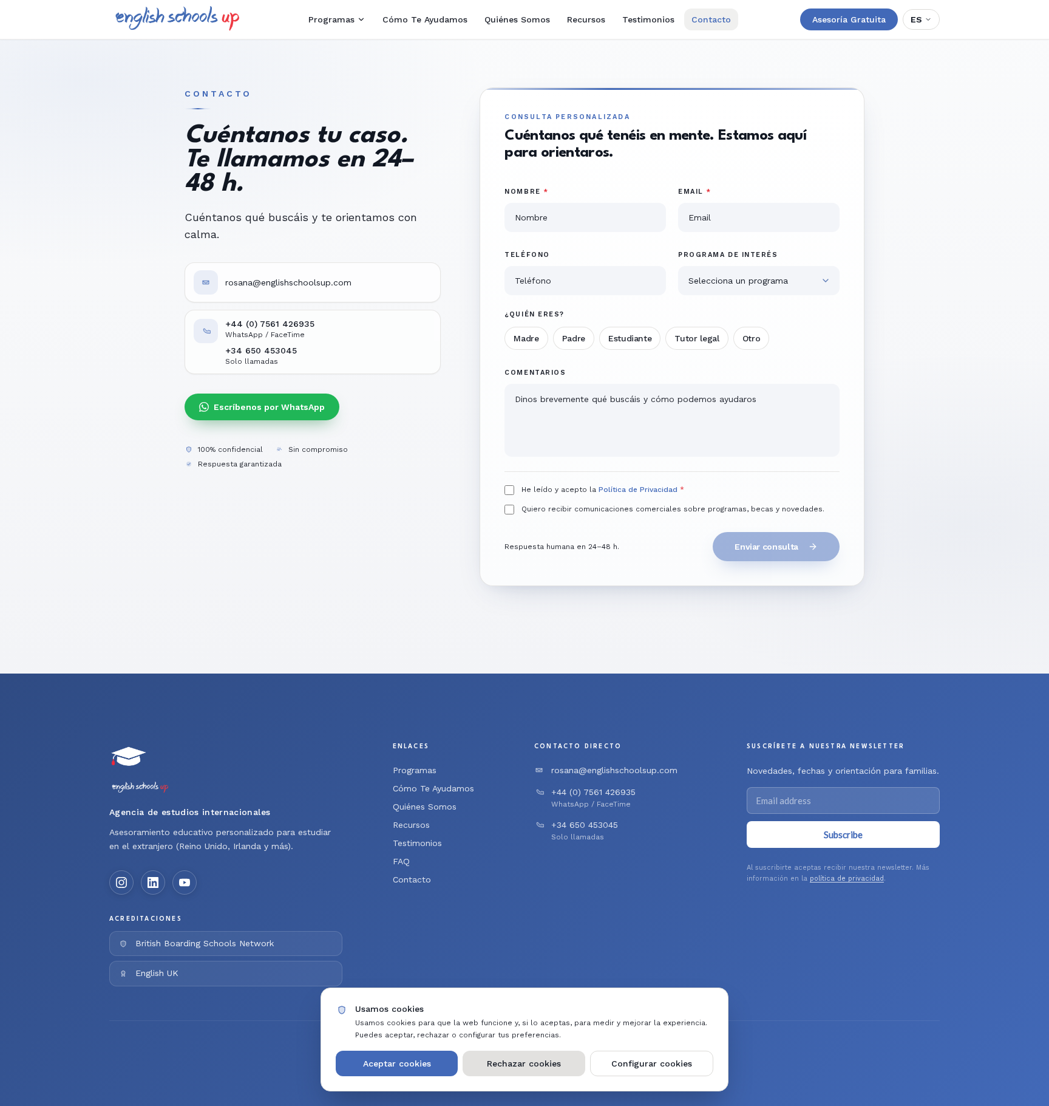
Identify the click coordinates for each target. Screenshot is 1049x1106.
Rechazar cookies (524, 1063)
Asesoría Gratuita (849, 19)
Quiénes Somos (517, 19)
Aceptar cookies (397, 1063)
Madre (526, 338)
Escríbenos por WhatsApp (269, 407)
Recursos (586, 19)
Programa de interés (728, 255)
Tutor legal (696, 338)
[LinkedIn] (153, 882)
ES (916, 19)
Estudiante (630, 338)
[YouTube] (184, 882)
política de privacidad (847, 878)
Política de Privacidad (638, 489)
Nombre (526, 192)
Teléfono (526, 255)
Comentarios (535, 373)
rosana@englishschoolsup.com (288, 282)
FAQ (401, 861)
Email (694, 192)
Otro (751, 338)
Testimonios (648, 19)
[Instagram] (121, 882)
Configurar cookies (651, 1063)
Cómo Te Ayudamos (424, 19)
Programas (331, 19)
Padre (573, 338)
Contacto (711, 19)
